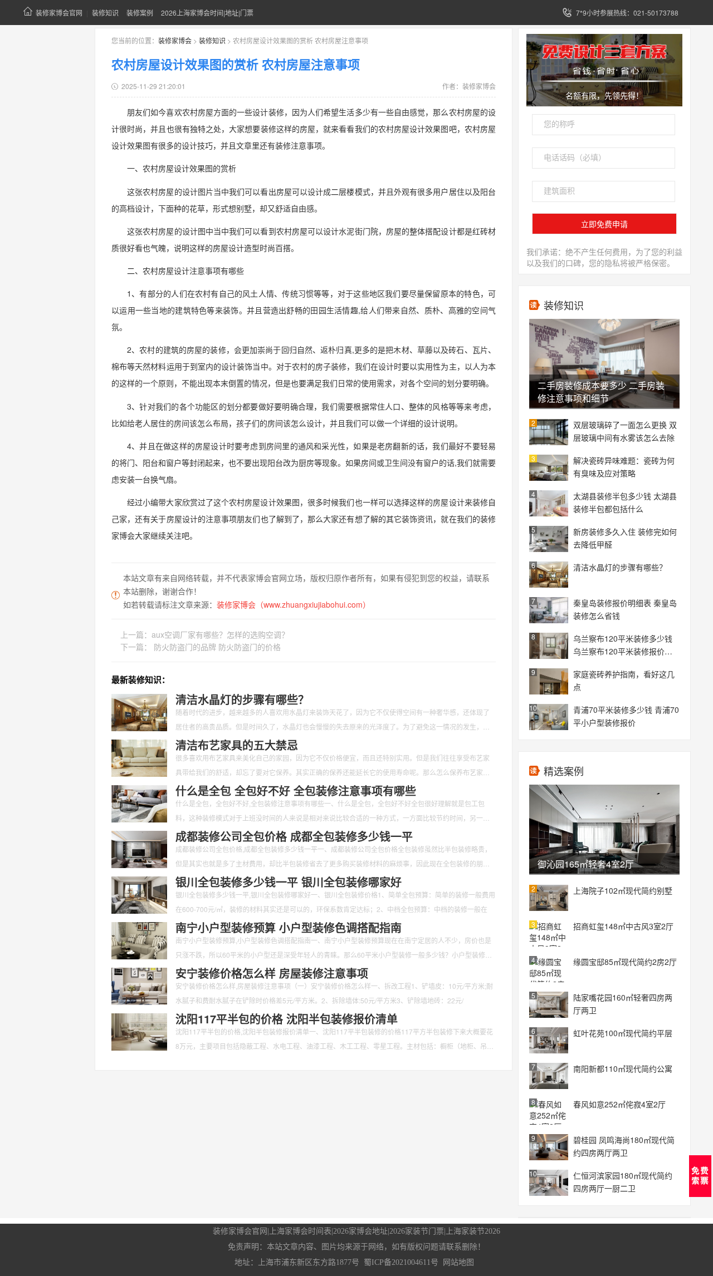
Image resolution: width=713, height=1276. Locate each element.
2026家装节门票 (416, 1231)
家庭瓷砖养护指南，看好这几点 (624, 680)
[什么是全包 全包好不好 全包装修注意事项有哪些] (139, 802)
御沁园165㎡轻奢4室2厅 (586, 864)
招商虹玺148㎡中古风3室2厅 (623, 926)
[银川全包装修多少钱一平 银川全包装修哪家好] (139, 893)
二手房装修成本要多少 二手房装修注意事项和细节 (601, 392)
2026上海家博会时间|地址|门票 (207, 12)
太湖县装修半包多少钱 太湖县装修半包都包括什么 (625, 502)
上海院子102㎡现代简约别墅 (622, 890)
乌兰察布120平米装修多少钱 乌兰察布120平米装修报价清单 (622, 645)
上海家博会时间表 (300, 1231)
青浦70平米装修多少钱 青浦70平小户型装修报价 (626, 716)
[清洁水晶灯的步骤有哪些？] (139, 711)
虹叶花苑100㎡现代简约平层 (622, 1032)
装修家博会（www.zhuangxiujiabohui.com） (293, 604)
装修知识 (105, 12)
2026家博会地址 (360, 1231)
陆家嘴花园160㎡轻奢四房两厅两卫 (622, 1004)
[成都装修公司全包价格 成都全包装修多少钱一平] (139, 848)
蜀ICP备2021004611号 (401, 1262)
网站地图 (458, 1262)
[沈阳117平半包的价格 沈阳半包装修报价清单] (139, 1030)
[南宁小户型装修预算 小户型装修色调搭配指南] (139, 939)
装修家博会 (175, 40)
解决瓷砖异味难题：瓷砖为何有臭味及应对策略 (624, 467)
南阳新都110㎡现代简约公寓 (622, 1068)
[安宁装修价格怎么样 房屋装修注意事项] (139, 985)
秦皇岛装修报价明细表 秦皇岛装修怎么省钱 (625, 609)
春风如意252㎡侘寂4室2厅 (619, 1104)
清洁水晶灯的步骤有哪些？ (620, 567)
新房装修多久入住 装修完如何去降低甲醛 (625, 538)
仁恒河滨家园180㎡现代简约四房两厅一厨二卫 (622, 1182)
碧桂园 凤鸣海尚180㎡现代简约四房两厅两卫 (624, 1146)
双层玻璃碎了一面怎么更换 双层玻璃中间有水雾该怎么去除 (625, 431)
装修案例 (139, 12)
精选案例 (564, 770)
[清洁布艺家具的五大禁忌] (139, 756)
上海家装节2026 (473, 1231)
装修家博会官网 (59, 12)
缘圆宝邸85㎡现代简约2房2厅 (625, 961)
